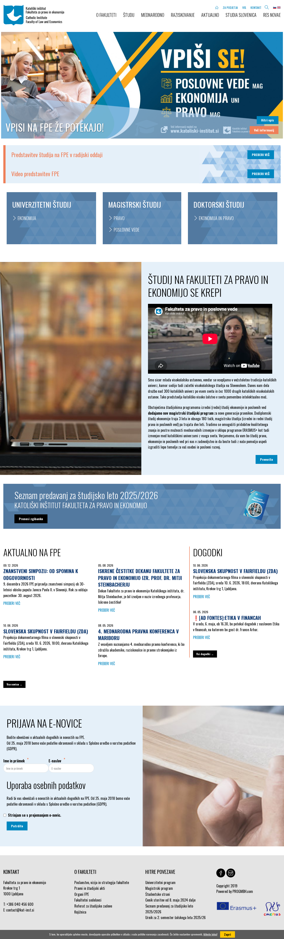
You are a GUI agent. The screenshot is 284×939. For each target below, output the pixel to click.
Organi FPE (81, 894)
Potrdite (17, 826)
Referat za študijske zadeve (93, 906)
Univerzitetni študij (41, 204)
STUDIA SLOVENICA (241, 15)
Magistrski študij (134, 204)
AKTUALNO (210, 15)
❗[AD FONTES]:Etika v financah (227, 617)
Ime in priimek (14, 760)
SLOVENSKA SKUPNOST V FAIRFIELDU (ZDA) (45, 631)
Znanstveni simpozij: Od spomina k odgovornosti (40, 574)
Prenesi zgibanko (31, 518)
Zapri (227, 934)
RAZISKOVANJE (183, 15)
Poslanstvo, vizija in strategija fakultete (101, 882)
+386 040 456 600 (20, 904)
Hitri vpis (267, 120)
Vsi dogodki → (205, 654)
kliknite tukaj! (210, 934)
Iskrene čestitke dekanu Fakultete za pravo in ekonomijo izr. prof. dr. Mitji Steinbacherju (140, 577)
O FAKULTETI (106, 15)
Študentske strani (157, 894)
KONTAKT (255, 7)
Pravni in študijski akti (89, 888)
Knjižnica (80, 912)
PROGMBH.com (243, 891)
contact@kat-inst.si (20, 910)
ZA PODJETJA (230, 7)
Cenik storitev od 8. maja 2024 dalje (170, 900)
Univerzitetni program (160, 882)
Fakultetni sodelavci (87, 900)
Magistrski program (159, 888)
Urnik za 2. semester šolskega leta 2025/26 (175, 917)
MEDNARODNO (152, 15)
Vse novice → (14, 684)
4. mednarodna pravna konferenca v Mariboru (138, 635)
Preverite (266, 459)
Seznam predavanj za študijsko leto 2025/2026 (169, 908)
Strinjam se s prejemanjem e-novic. (34, 815)
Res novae (272, 15)
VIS (244, 7)
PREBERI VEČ (261, 154)
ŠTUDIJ (128, 15)
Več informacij (264, 130)
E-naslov (55, 760)
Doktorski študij (218, 204)
